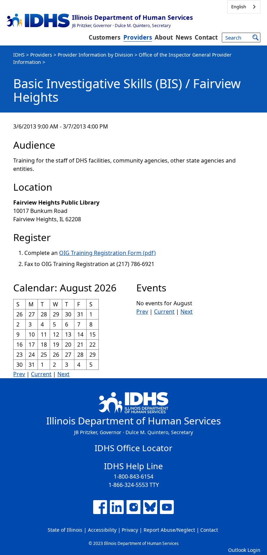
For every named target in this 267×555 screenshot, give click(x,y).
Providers (137, 37)
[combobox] (243, 7)
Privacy (130, 530)
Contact (206, 37)
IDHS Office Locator (133, 448)
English (238, 6)
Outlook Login (244, 550)
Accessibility (102, 530)
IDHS (19, 54)
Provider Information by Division (95, 54)
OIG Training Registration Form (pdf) (107, 253)
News (184, 37)
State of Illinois (65, 530)
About (164, 37)
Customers (104, 37)
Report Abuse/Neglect (169, 530)
